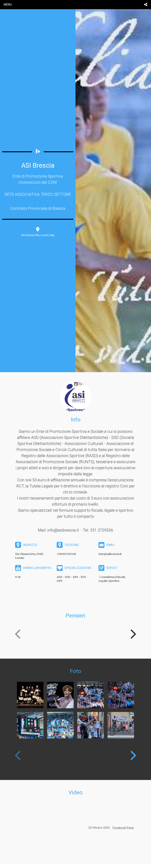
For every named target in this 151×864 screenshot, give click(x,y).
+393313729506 (66, 554)
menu (8, 4)
